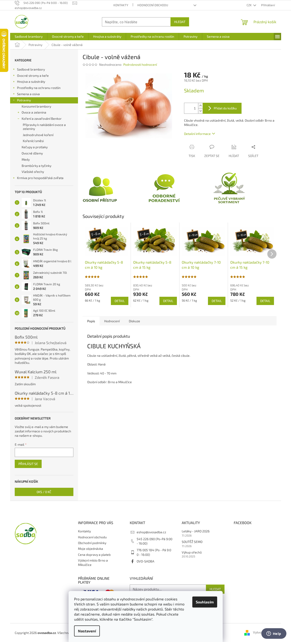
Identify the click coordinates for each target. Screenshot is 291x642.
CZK (249, 5)
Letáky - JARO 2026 (196, 531)
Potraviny (24, 100)
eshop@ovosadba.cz (151, 532)
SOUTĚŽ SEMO (192, 542)
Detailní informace (197, 134)
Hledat (179, 22)
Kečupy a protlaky (35, 147)
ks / (44, 492)
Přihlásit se (28, 464)
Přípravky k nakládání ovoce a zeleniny (44, 127)
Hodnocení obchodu (152, 5)
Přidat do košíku (225, 108)
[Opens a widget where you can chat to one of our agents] (273, 634)
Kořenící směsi (33, 141)
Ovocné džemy (32, 153)
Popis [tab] (91, 321)
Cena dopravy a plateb (94, 554)
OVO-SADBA (145, 561)
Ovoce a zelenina (34, 112)
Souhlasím (205, 602)
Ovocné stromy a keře (33, 75)
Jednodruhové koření (38, 135)
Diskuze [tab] (134, 321)
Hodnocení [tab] (112, 321)
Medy (26, 159)
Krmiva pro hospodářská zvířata (40, 178)
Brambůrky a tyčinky (36, 166)
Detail (120, 301)
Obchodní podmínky (92, 543)
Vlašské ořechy (33, 172)
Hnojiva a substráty (31, 81)
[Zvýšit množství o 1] (200, 105)
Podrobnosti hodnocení (140, 64)
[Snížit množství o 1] (200, 111)
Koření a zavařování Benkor (42, 118)
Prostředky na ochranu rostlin (39, 88)
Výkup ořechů (192, 552)
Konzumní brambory (36, 106)
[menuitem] (28, 36)
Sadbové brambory (31, 69)
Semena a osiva (28, 94)
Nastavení (87, 631)
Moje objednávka (90, 549)
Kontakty (120, 5)
